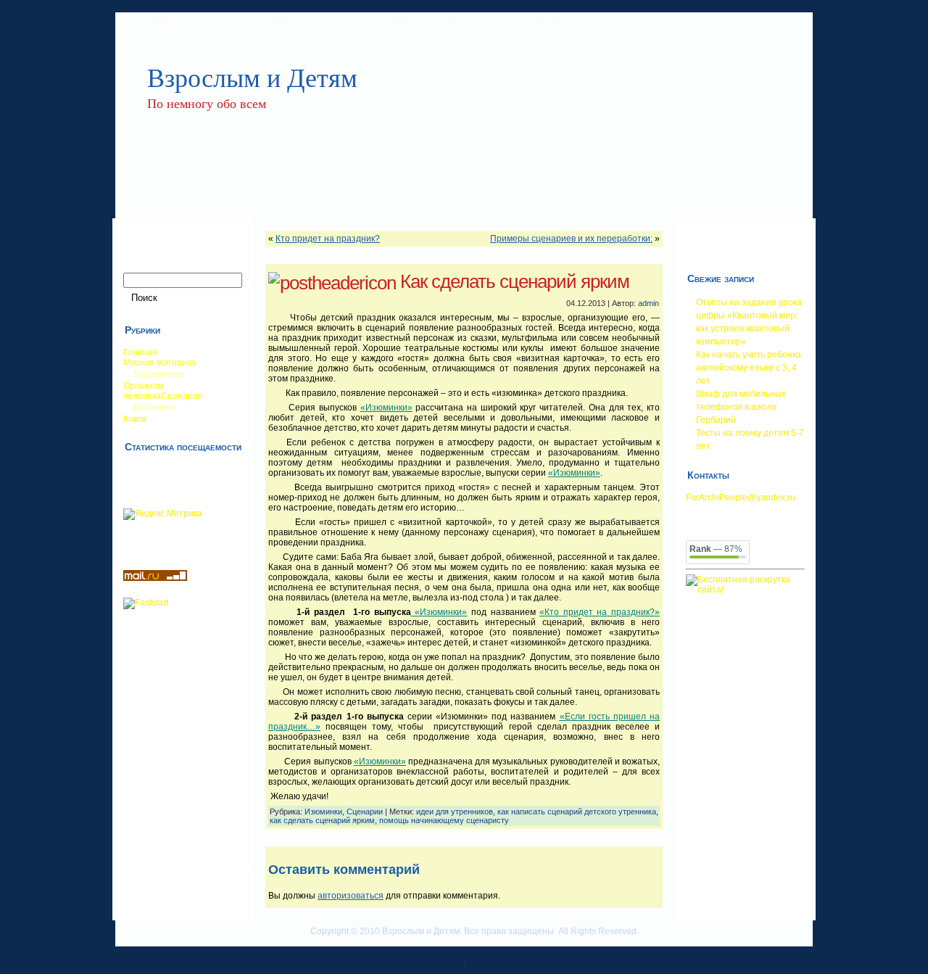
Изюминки (323, 811)
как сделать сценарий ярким (322, 820)
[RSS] (127, 937)
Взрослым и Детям (252, 76)
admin (648, 303)
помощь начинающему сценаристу (444, 820)
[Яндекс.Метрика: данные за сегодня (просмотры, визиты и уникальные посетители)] (162, 514)
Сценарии (365, 811)
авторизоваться (351, 896)
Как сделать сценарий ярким (514, 281)
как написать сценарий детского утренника (576, 811)
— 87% (715, 549)
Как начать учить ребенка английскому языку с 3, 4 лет (748, 368)
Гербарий (716, 420)
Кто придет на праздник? (328, 239)
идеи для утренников (454, 811)
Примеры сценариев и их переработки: (571, 239)
